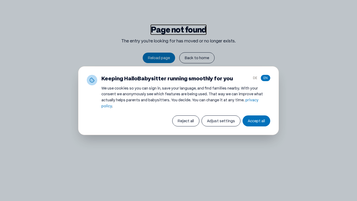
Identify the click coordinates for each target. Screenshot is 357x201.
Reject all (186, 121)
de (255, 78)
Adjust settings (221, 121)
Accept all (256, 121)
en (265, 78)
